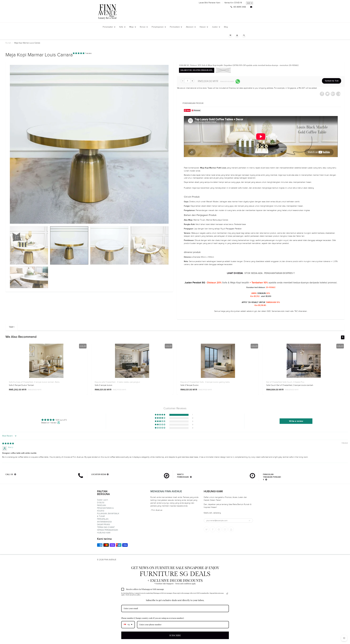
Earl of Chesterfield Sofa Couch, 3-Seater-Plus (285, 382)
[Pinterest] (218, 529)
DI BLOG (100, 502)
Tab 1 (11, 327)
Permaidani (175, 27)
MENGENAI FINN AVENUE (166, 491)
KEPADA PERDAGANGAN (107, 530)
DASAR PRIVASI (103, 524)
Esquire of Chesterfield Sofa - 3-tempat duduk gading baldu (205, 382)
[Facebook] (212, 529)
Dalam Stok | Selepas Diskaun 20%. (196, 70)
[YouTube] (231, 529)
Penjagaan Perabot (233, 229)
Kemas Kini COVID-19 (233, 3)
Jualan (215, 27)
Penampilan (108, 27)
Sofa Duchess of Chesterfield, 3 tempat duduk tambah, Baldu (34, 382)
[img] (8, 443)
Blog (226, 27)
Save (340, 94)
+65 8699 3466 (239, 7)
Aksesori (189, 27)
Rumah (8, 43)
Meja (131, 27)
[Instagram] (225, 529)
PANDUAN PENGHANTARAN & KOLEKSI (105, 508)
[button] (79, 53)
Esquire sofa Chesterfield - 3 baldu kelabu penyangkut (117, 382)
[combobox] (128, 624)
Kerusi (142, 27)
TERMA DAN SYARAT (106, 527)
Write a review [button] (296, 421)
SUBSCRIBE (175, 635)
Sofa (121, 27)
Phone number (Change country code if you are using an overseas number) (152, 618)
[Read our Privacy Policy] (227, 593)
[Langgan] (249, 520)
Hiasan (203, 27)
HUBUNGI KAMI (103, 533)
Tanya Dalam (223, 70)
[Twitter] (206, 529)
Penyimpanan (158, 27)
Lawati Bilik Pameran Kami (209, 3)
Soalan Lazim (102, 500)
